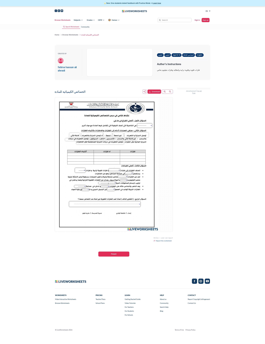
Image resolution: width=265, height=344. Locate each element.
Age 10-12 (176, 55)
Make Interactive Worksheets (65, 299)
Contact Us (192, 303)
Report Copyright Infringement (199, 299)
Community (164, 303)
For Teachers (129, 307)
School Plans (100, 303)
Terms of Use (179, 330)
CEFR (100, 20)
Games (114, 20)
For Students (129, 311)
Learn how (157, 3)
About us (163, 299)
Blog (161, 311)
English (199, 55)
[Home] (134, 11)
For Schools (129, 315)
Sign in (197, 20)
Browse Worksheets (62, 20)
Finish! (114, 254)
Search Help (164, 307)
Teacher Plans (100, 299)
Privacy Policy (190, 330)
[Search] (160, 20)
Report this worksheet (164, 241)
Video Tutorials (130, 303)
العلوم (160, 55)
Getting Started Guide (132, 299)
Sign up (205, 20)
